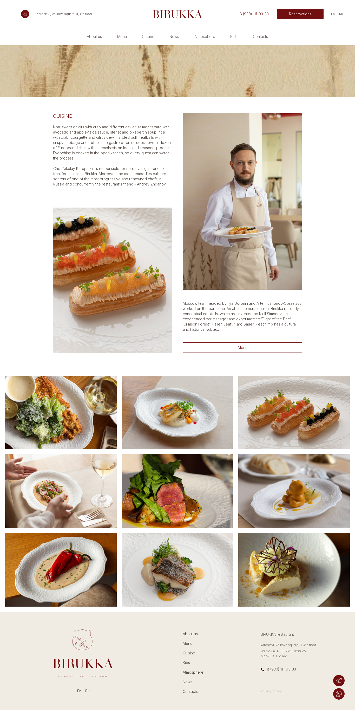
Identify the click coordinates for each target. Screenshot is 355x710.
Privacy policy (271, 691)
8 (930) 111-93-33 (281, 669)
